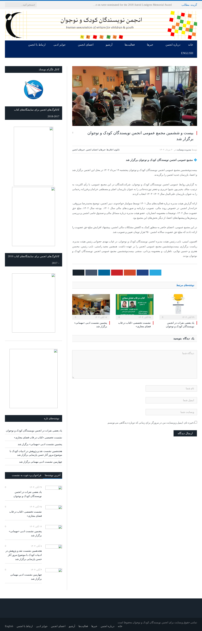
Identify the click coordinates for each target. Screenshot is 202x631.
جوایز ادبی (59, 44)
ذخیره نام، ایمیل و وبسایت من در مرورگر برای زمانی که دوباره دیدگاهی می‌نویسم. (151, 422)
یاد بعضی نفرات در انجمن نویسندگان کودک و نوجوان (141, 4)
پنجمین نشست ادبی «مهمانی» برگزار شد (40, 444)
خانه (190, 44)
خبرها (150, 44)
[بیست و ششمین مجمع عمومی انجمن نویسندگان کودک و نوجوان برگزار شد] (134, 96)
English (187, 53)
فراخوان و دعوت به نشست (26, 475)
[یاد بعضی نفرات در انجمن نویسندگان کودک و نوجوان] (178, 306)
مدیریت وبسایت (184, 149)
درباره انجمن (173, 44)
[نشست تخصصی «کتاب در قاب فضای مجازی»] (134, 306)
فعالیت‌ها (130, 44)
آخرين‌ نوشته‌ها (53, 475)
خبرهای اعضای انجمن (96, 149)
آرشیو (109, 44)
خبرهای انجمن (78, 149)
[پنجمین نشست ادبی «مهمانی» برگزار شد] (91, 306)
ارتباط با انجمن (37, 44)
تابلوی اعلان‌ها (113, 149)
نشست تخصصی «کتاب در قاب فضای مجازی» (38, 437)
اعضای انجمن (86, 44)
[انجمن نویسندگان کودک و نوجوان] (101, 24)
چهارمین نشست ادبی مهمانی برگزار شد (40, 461)
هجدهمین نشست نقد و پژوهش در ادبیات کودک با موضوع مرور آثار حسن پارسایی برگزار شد (24, 555)
